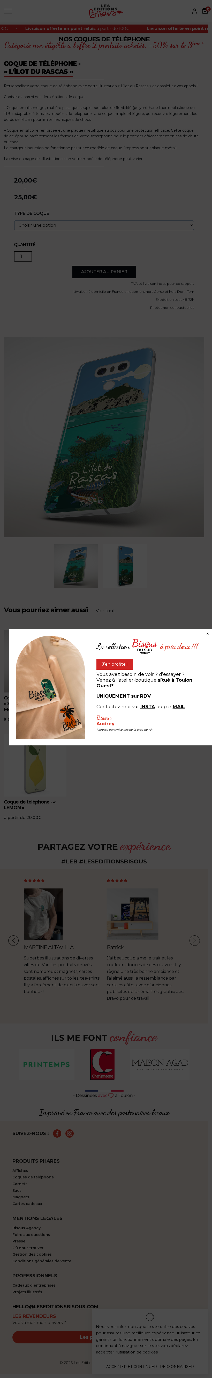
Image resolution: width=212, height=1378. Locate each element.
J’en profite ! (114, 664)
